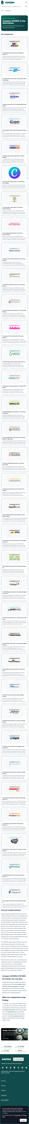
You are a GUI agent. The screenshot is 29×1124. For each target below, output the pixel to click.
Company (3, 1095)
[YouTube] (10, 1067)
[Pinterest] (26, 1067)
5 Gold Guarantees (9, 1010)
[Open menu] (26, 2)
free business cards (16, 1016)
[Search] (26, 6)
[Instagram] (18, 1067)
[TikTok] (6, 1067)
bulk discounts (12, 1012)
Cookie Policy (17, 1115)
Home (2, 10)
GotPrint (4, 986)
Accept (23, 1120)
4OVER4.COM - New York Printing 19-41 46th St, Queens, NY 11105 (13, 1072)
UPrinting (10, 986)
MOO (24, 984)
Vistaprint (19, 984)
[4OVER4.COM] (7, 2)
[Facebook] (2, 1067)
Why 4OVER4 (5, 1100)
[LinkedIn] (22, 1067)
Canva (22, 986)
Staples (15, 986)
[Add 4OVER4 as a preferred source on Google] (18, 1059)
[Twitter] (14, 1067)
